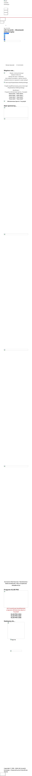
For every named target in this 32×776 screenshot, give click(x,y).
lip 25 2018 (7, 28)
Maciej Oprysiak (10, 65)
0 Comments (19, 65)
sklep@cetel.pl (16, 585)
